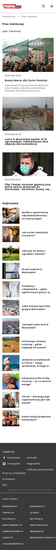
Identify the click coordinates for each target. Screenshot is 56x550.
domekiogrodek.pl (12, 531)
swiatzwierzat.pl (12, 525)
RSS (4, 485)
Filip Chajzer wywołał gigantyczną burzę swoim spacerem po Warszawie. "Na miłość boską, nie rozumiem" (28, 187)
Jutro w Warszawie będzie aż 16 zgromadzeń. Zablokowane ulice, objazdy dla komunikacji (27, 141)
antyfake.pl (36, 519)
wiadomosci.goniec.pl (42, 537)
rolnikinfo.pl (37, 506)
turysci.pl (8, 512)
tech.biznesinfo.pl (13, 544)
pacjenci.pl (9, 519)
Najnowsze (10, 203)
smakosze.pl (37, 531)
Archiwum (8, 479)
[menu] (52, 6)
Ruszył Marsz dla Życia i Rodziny (26, 80)
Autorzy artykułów (14, 473)
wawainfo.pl (8, 16)
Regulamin (33, 463)
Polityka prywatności (40, 469)
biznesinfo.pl (9, 506)
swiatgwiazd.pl (39, 525)
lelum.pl (34, 512)
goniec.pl (8, 537)
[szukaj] (43, 6)
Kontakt (32, 457)
